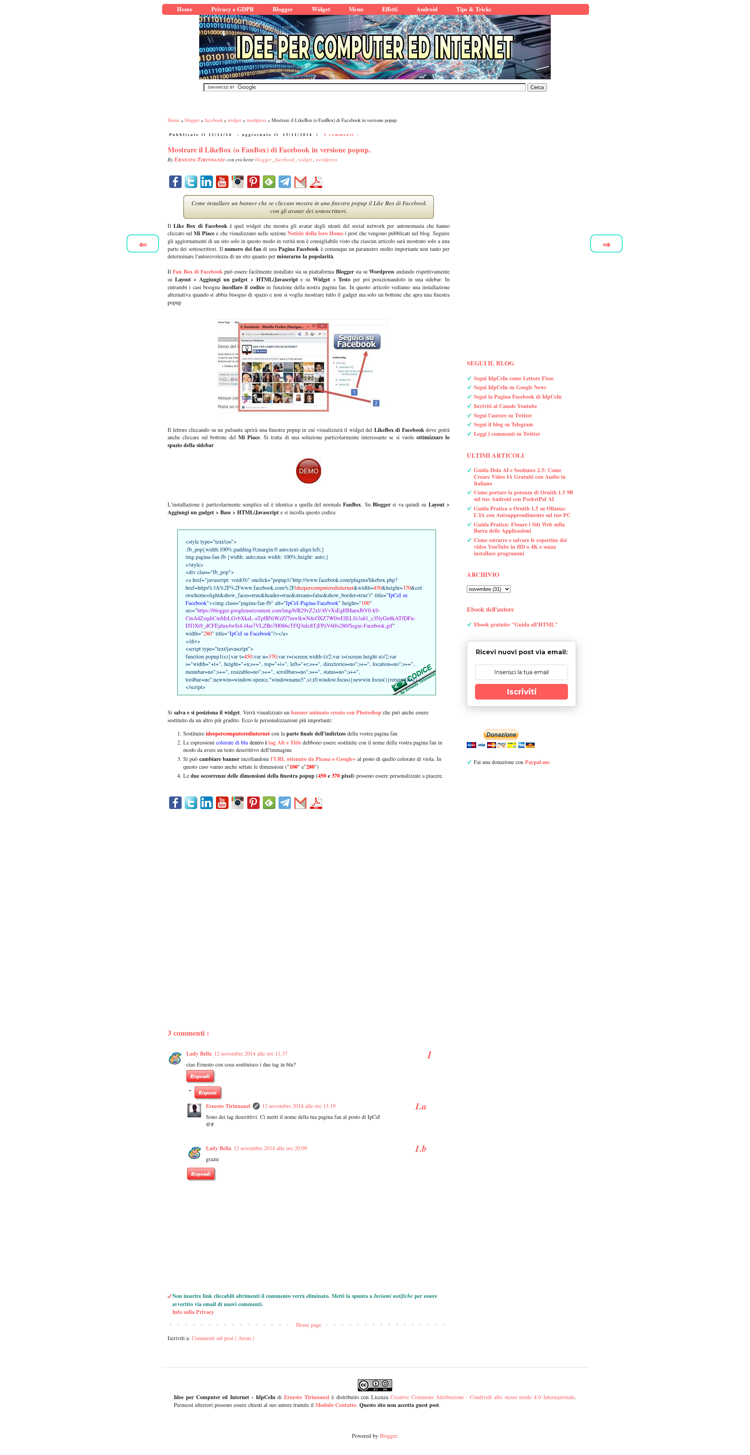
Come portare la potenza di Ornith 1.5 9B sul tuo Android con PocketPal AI (523, 495)
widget (305, 159)
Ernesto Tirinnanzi (228, 1106)
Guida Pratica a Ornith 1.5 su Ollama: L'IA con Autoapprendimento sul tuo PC (522, 511)
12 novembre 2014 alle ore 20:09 (270, 1148)
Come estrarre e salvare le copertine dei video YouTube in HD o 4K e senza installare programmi (520, 546)
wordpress (327, 159)
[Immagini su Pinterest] (253, 181)
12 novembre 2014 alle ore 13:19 (299, 1106)
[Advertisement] (309, 905)
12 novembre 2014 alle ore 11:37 (251, 1053)
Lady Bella (199, 1053)
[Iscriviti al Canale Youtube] (222, 181)
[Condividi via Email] (300, 181)
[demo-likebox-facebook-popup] (309, 470)
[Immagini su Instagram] (238, 181)
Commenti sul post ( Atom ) (223, 1338)
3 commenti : (341, 134)
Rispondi (200, 1075)
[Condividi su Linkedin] (206, 181)
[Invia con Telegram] (285, 181)
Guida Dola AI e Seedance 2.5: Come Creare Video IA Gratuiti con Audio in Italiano (520, 476)
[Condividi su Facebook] (175, 181)
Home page (308, 1324)
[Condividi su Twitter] (191, 181)
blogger (264, 159)
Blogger (388, 1435)
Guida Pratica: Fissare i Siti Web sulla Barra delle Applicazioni (519, 527)
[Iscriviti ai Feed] (269, 181)
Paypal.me (537, 762)
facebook (285, 159)
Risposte (207, 1092)
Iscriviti (522, 691)
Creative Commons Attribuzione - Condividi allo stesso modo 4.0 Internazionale (483, 1397)
